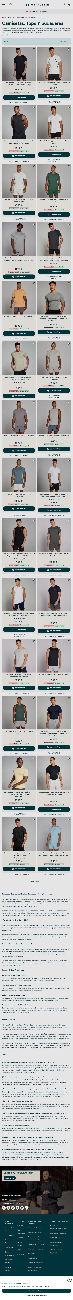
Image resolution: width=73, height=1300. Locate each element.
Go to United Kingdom (36, 1291)
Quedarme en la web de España (36, 1295)
